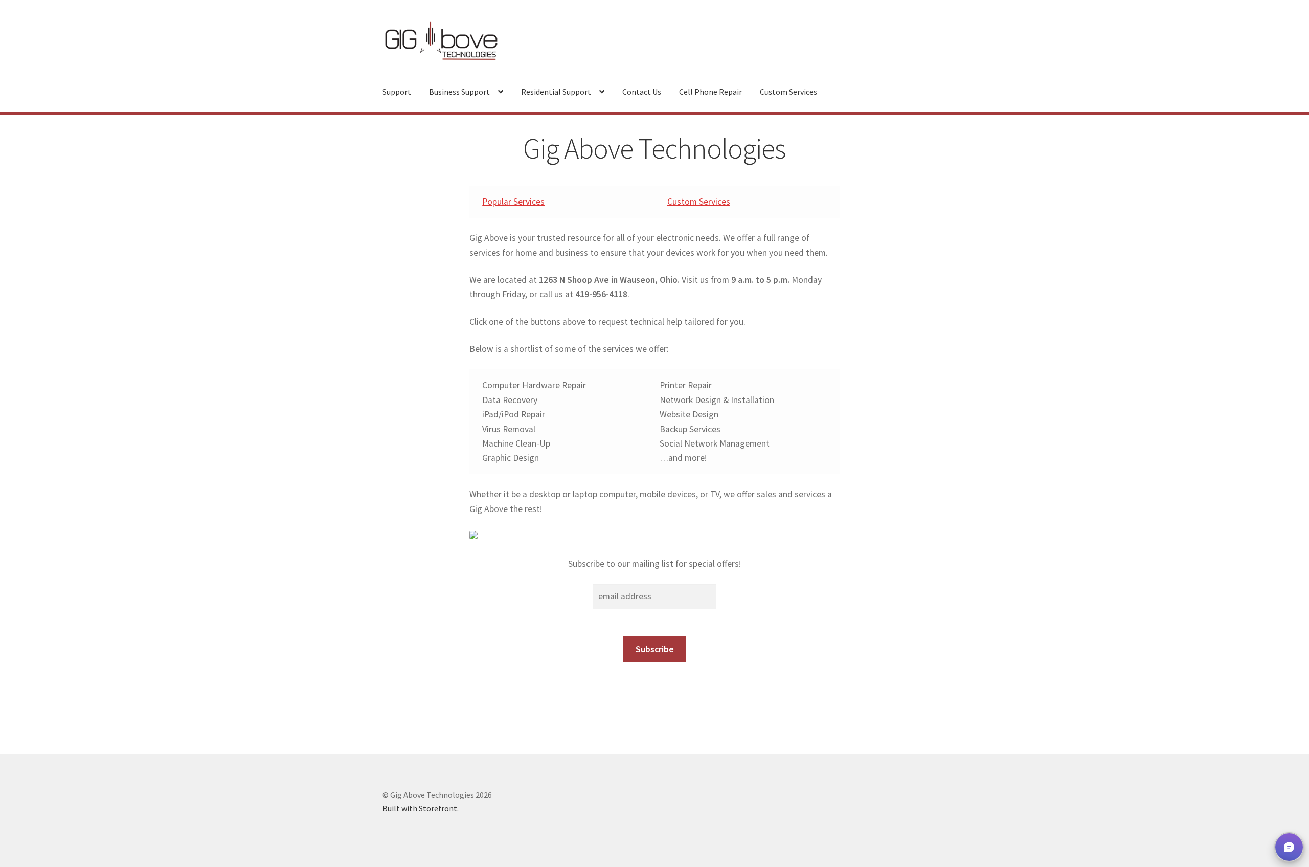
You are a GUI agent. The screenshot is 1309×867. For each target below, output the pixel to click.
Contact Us (641, 91)
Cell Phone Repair (710, 91)
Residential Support (556, 91)
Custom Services (788, 91)
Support (396, 91)
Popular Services (513, 201)
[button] (1289, 847)
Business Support (459, 91)
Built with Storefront (419, 808)
